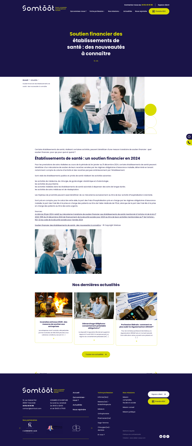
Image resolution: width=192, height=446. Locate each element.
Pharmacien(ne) (104, 418)
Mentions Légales (128, 431)
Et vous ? (101, 435)
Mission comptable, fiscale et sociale (129, 400)
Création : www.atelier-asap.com (134, 438)
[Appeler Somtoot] (189, 142)
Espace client (163, 5)
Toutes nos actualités (94, 354)
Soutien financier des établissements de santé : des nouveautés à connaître (68, 225)
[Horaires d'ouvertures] (189, 137)
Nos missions (113, 11)
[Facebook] (167, 437)
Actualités (127, 11)
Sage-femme (103, 423)
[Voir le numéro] (189, 142)
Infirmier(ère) (103, 397)
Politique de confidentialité (132, 434)
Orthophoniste (103, 413)
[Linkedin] (160, 437)
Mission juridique (129, 412)
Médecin (101, 409)
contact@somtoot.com (32, 408)
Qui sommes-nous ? (78, 11)
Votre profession (96, 11)
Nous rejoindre (141, 11)
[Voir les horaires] (189, 136)
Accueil (25, 80)
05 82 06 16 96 (147, 5)
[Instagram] (164, 437)
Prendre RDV (161, 11)
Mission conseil (128, 407)
